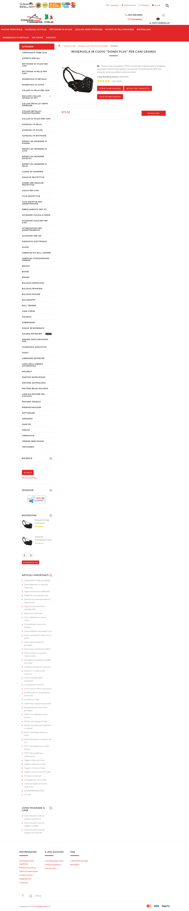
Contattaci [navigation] (114, 5)
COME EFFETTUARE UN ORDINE (37, 580)
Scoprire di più (30, 562)
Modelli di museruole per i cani (36, 595)
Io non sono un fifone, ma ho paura (38, 688)
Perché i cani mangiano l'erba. (35, 721)
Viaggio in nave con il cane (34, 760)
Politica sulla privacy (27, 867)
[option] (37, 527)
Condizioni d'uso (26, 875)
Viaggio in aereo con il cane (35, 764)
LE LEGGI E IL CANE (31, 699)
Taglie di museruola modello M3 (37, 591)
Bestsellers (74, 864)
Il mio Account (130, 5)
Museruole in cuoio (69, 46)
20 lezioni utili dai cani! (33, 775)
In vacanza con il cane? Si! (34, 684)
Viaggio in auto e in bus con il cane (37, 771)
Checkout (145, 5)
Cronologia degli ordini (54, 861)
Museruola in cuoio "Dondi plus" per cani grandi (93, 46)
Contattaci (136, 19)
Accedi (157, 5)
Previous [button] (24, 555)
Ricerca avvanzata (29, 478)
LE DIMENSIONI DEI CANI (34, 790)
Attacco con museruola (33, 613)
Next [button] (30, 555)
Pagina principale (59, 46)
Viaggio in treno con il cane (34, 768)
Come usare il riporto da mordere (37, 649)
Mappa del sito (25, 878)
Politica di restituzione (28, 871)
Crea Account (50, 868)
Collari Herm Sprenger (79, 861)
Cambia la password (53, 864)
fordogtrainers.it (42, 906)
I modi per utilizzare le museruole (37, 666)
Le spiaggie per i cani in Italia (35, 779)
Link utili (27, 794)
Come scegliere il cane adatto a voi (37, 631)
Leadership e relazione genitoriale (37, 703)
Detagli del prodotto (154, 114)
